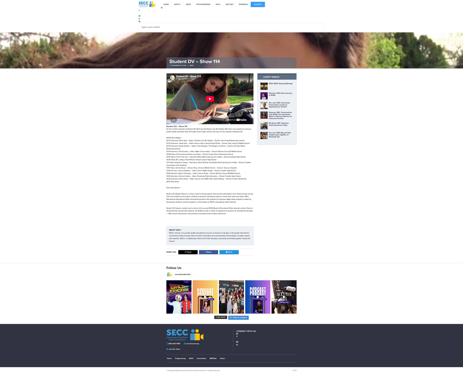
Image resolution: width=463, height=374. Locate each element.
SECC (192, 65)
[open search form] (139, 21)
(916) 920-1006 (174, 344)
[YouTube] (237, 342)
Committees (201, 358)
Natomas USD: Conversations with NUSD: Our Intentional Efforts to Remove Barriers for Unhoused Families (280, 115)
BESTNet (213, 358)
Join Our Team (174, 349)
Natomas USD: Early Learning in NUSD (280, 94)
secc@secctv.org (192, 344)
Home (169, 358)
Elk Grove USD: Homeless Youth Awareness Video (279, 124)
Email (230, 252)
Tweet (188, 252)
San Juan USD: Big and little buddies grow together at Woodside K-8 (280, 135)
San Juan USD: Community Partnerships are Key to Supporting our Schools (279, 105)
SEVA (191, 358)
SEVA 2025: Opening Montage (281, 84)
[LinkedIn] (237, 345)
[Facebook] (236, 337)
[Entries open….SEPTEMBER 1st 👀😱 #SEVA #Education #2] (231, 297)
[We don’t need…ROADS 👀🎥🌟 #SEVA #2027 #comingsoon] (178, 297)
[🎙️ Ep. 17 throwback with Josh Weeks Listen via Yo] (257, 297)
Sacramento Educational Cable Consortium (150, 4)
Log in (295, 370)
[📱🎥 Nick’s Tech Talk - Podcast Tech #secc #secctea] (284, 297)
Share (209, 252)
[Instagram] (237, 334)
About (222, 358)
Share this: (171, 252)
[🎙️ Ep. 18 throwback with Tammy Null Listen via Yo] (205, 297)
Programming (180, 358)
